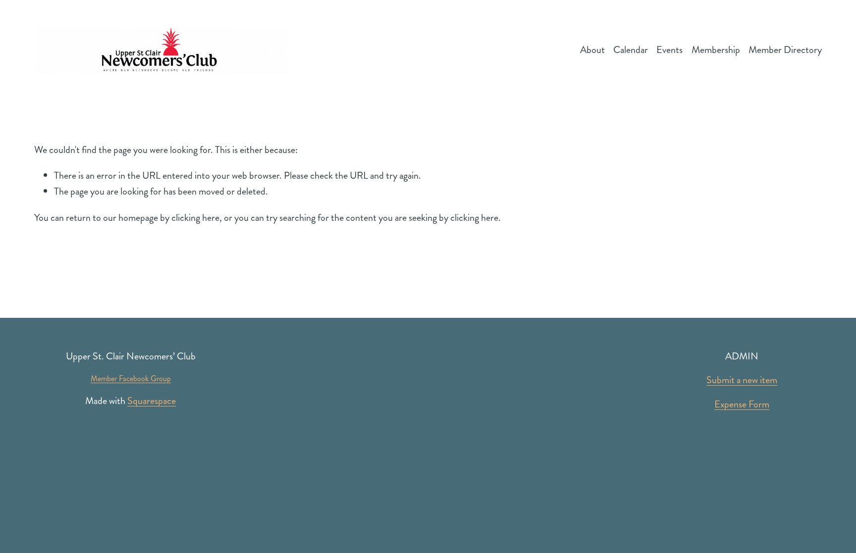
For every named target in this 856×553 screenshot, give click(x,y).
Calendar (630, 50)
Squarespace (151, 401)
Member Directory (785, 50)
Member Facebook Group (131, 378)
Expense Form (741, 404)
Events (669, 50)
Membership (716, 50)
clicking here (195, 217)
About (592, 50)
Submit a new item (741, 380)
